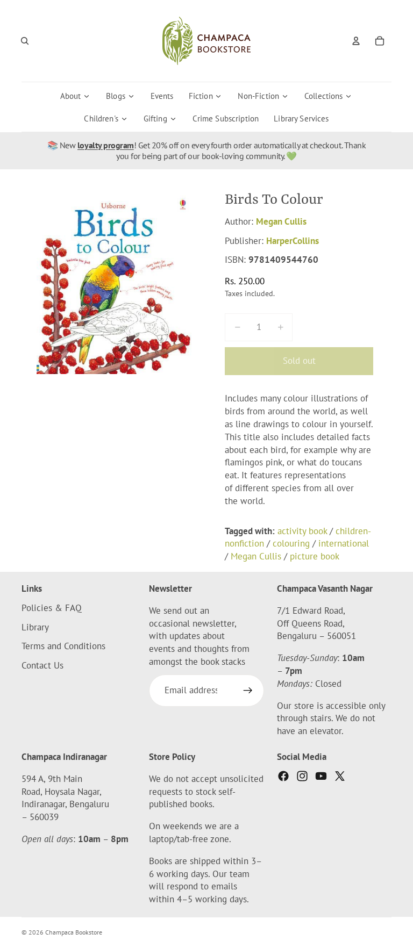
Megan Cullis (281, 221)
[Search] (25, 41)
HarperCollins (292, 241)
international (343, 543)
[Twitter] (339, 776)
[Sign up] (248, 690)
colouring (291, 543)
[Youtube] (321, 776)
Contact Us (42, 665)
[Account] (356, 41)
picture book (314, 556)
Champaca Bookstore (73, 932)
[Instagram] (302, 776)
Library (35, 627)
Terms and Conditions (63, 646)
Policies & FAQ (52, 608)
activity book (302, 531)
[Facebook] (283, 776)
